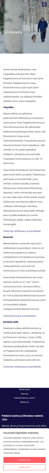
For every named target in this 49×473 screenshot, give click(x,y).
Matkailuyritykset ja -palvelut (24, 398)
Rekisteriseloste (24, 389)
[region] (24, 450)
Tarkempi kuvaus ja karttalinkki (19, 315)
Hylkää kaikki (24, 467)
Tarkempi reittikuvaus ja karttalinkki (22, 231)
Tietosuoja (24, 394)
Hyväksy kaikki (24, 460)
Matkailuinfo (24, 402)
